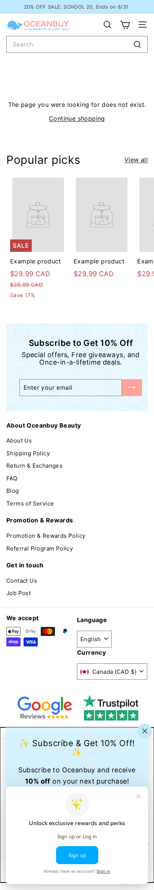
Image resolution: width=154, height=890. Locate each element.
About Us (19, 440)
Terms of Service (30, 503)
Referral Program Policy (39, 548)
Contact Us (21, 580)
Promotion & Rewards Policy (45, 535)
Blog (12, 490)
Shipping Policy (28, 453)
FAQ (11, 478)
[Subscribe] (132, 387)
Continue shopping (77, 118)
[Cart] (125, 24)
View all (136, 159)
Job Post (18, 593)
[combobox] (77, 44)
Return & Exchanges (34, 465)
